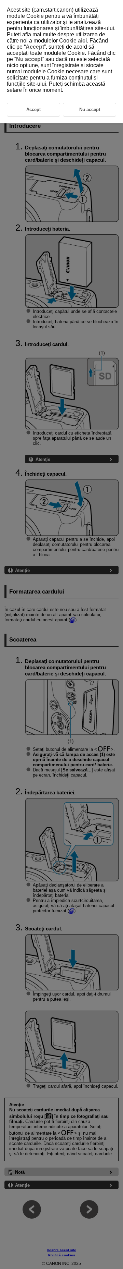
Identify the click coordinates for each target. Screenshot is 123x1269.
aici (82, 41)
